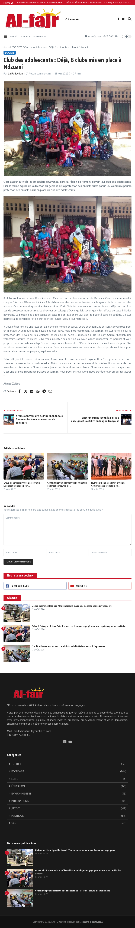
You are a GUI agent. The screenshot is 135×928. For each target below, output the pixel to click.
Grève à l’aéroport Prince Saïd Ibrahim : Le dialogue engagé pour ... (22, 484)
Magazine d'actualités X (91, 921)
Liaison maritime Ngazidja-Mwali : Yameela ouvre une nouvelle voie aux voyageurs (71, 606)
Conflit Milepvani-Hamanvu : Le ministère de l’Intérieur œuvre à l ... (67, 484)
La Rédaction (15, 73)
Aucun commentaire (40, 73)
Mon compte (39, 36)
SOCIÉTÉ (17, 47)
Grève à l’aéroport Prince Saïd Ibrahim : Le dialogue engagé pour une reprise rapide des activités (79, 626)
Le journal (25, 36)
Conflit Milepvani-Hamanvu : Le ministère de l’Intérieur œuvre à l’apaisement (69, 646)
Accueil (13, 36)
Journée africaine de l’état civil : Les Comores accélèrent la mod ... (108, 484)
